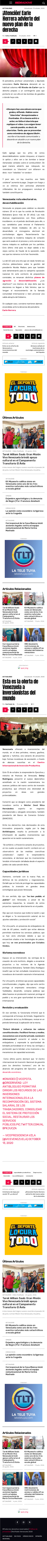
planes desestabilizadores (33, 330)
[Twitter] (18, 41)
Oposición (18, 330)
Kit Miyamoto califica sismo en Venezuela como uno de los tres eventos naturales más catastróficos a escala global (24, 485)
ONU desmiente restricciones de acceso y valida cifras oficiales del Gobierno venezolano (34, 648)
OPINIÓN (8, 496)
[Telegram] (35, 41)
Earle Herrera (9, 310)
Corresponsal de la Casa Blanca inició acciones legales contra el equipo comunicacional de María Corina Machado (24, 527)
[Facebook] (12, 41)
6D (15, 326)
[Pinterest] (24, 41)
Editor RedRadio (11, 36)
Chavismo (21, 326)
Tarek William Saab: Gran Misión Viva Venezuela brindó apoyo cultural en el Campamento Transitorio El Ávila (22, 459)
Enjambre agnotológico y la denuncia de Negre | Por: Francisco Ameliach (24, 499)
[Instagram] (23, 1522)
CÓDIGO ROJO (10, 508)
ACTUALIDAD (7, 8)
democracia (31, 326)
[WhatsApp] (30, 41)
